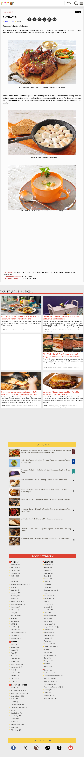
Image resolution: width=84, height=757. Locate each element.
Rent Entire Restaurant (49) (53, 687)
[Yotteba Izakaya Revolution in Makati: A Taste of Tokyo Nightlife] (14, 506)
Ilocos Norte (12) (49, 596)
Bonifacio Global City (58, 329)
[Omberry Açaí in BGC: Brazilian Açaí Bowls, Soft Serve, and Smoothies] (63, 314)
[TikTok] (47, 750)
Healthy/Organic (70, 329)
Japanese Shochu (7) (51, 681)
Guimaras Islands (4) (51, 590)
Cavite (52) (47, 581)
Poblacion (51, 405)
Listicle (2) (14, 687)
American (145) (16, 564)
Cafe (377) (14, 702)
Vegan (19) (47, 692)
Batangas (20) (48, 573)
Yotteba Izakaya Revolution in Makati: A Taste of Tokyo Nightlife (45, 499)
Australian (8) (15, 567)
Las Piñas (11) (48, 610)
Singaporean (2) (16, 638)
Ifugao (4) (47, 593)
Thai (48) (14, 613)
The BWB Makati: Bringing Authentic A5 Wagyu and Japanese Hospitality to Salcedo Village (61, 356)
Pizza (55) (14, 653)
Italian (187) (15, 590)
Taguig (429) (48, 664)
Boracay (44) (48, 579)
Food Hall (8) (15, 719)
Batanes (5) (48, 666)
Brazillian (78, 329)
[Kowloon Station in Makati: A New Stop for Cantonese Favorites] (14, 545)
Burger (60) (14, 644)
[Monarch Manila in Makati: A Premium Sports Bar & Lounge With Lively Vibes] (14, 515)
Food (12, 21)
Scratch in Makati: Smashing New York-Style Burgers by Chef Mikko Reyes (61, 393)
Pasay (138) (48, 638)
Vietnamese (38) (16, 615)
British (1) (14, 624)
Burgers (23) (15, 647)
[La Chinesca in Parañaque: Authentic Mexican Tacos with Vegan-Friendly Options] (21, 314)
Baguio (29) (48, 567)
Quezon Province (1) (51, 647)
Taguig (50, 329)
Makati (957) (48, 613)
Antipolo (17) (48, 564)
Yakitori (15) (15, 678)
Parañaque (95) (49, 635)
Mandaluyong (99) (50, 615)
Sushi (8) (14, 670)
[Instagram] (36, 748)
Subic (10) (47, 658)
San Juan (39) (48, 652)
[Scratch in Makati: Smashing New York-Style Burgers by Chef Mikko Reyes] (63, 389)
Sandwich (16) (15, 659)
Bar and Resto (63, 405)
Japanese (70, 367)
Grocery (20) (15, 721)
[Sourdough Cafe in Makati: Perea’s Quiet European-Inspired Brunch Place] (14, 476)
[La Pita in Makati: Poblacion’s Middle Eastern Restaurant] (14, 525)
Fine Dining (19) (16, 716)
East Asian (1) (15, 627)
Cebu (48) (47, 584)
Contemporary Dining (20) (19, 707)
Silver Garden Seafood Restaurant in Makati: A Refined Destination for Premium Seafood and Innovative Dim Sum (46, 451)
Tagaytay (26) (48, 661)
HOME (7, 21)
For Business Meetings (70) (53, 675)
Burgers (30, 405)
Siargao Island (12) (50, 655)
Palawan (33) (48, 630)
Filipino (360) (15, 576)
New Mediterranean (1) (18, 632)
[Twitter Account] (25, 750)
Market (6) (14, 727)
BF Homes (15, 329)
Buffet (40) (14, 699)
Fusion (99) (14, 581)
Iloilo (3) (46, 601)
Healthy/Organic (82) (18, 724)
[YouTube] (54, 19)
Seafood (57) (15, 661)
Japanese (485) (16, 593)
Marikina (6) (48, 621)
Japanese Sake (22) (50, 678)
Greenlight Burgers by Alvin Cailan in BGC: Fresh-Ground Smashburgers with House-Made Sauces (19, 394)
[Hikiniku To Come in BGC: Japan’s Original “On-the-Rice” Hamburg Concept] (14, 535)
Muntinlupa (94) (49, 624)
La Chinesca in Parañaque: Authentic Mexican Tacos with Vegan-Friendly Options (20, 317)
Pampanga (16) (49, 632)
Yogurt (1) (14, 681)
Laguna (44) (48, 607)
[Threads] (59, 750)
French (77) (14, 579)
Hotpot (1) (14, 650)
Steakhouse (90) (16, 667)
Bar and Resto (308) (17, 696)
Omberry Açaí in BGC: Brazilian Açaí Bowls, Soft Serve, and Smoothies (61, 317)
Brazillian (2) (15, 621)
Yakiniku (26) (15, 675)
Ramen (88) (14, 656)
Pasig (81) (47, 641)
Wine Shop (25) (16, 730)
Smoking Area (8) (49, 690)
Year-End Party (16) (50, 698)
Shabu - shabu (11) (17, 664)
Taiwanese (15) (16, 610)
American (46, 406)
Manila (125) (48, 618)
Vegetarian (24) (49, 695)
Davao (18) (47, 587)
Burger (25, 405)
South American (24, 329)
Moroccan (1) (15, 630)
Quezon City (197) (50, 644)
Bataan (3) (47, 570)
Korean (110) (15, 596)
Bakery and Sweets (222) (19, 693)
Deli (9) (13, 710)
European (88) (15, 573)
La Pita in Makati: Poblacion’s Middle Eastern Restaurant (42, 519)
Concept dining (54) (17, 704)
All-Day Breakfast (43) (18, 690)
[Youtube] (70, 748)
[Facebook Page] (13, 748)
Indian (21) (14, 587)
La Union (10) (48, 604)
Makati (59, 367)
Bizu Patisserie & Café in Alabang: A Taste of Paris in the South (44, 480)
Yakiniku (64, 367)
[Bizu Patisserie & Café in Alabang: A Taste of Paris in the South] (14, 486)
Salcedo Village (52, 367)
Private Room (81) (50, 684)
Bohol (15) (47, 576)
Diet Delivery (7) (16, 713)
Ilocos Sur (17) (49, 598)
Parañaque (9, 329)
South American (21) (18, 604)
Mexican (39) (15, 598)
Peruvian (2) (15, 635)
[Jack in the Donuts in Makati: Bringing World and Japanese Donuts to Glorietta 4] (14, 466)
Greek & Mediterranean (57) (20, 584)
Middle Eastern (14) (17, 601)
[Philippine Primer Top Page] (7, 6)
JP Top (69, 3)
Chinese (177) (15, 570)
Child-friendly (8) (49, 673)
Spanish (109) (15, 607)
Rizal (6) (46, 649)
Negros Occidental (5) (51, 627)
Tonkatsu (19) (15, 673)
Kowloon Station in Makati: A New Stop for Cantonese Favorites (45, 538)
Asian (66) (14, 618)
